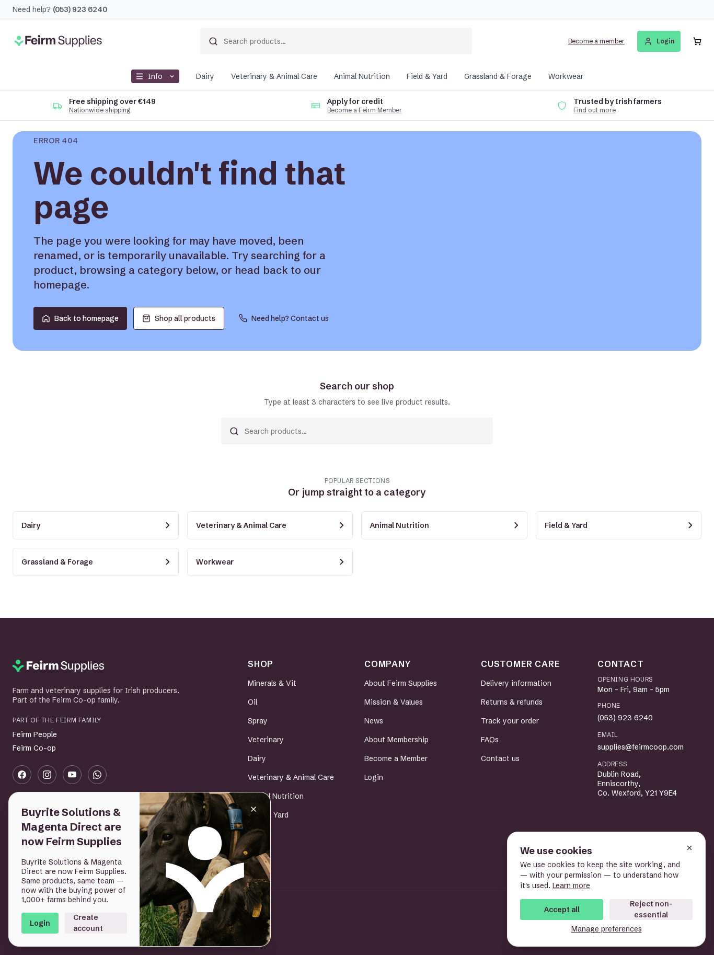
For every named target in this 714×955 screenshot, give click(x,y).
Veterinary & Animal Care (274, 76)
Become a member (596, 41)
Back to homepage (86, 318)
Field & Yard (427, 76)
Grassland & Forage (498, 76)
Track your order (510, 721)
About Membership (396, 739)
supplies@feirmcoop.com (640, 747)
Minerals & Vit (272, 683)
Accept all (562, 909)
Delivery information (516, 683)
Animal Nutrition (362, 76)
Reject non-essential (651, 909)
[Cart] (697, 41)
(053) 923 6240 (625, 717)
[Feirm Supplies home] (58, 666)
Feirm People (35, 734)
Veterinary (266, 739)
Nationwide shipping (99, 110)
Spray (258, 721)
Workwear (565, 76)
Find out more (594, 110)
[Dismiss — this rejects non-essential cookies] (689, 848)
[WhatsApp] (97, 774)
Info (155, 76)
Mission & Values (393, 702)
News (373, 721)
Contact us (500, 758)
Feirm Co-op (34, 748)
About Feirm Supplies (400, 683)
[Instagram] (47, 774)
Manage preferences (606, 929)
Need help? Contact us (290, 318)
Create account (88, 923)
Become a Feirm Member (364, 110)
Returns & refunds (512, 702)
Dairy (205, 76)
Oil (252, 702)
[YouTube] (72, 774)
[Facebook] (22, 774)
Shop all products (185, 318)
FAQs (490, 739)
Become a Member (396, 758)
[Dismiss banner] (253, 809)
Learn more (571, 885)
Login (40, 923)
